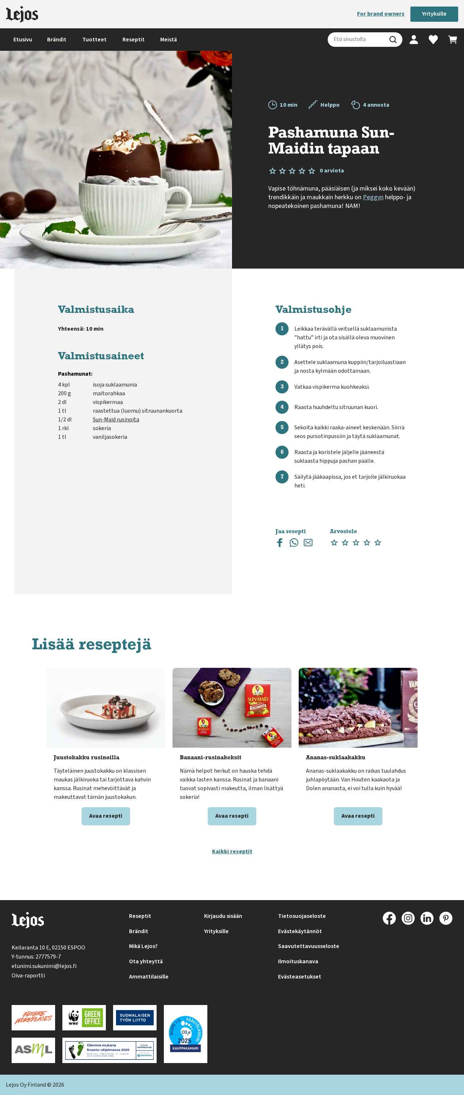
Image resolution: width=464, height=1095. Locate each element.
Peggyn (373, 197)
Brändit (56, 40)
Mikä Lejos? (143, 946)
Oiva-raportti (28, 976)
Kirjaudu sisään (223, 916)
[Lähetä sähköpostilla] (308, 544)
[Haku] (393, 40)
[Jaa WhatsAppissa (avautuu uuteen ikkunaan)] (294, 544)
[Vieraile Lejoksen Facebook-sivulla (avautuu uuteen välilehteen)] (389, 918)
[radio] (334, 542)
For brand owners (381, 14)
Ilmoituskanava (298, 961)
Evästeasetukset (299, 977)
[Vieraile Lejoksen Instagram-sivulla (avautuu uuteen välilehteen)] (408, 918)
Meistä (168, 40)
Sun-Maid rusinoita (116, 420)
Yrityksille (434, 14)
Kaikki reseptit (232, 851)
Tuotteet (94, 40)
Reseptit (134, 40)
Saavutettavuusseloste (308, 946)
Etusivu (22, 40)
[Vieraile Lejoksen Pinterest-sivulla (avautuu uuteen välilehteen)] (445, 918)
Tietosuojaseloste (302, 916)
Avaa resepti (106, 816)
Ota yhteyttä (146, 961)
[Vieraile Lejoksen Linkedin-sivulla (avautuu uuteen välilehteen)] (427, 918)
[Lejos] (22, 14)
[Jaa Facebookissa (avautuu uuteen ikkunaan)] (280, 544)
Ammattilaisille (149, 977)
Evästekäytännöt (300, 931)
